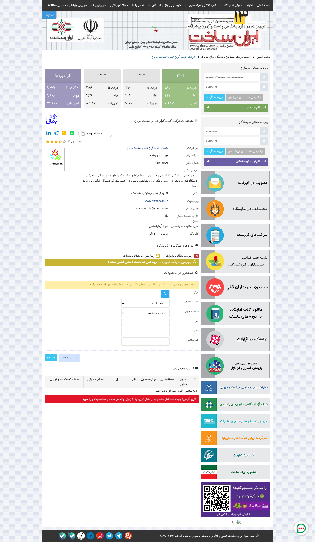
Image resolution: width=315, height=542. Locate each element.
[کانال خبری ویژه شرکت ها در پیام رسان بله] (61, 536)
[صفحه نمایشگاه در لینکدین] (89, 536)
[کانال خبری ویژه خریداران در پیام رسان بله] (70, 536)
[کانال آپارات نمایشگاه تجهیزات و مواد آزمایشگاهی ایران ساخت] (235, 340)
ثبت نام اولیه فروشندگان (251, 161)
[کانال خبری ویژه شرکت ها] (118, 536)
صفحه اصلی (263, 57)
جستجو (51, 357)
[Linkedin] (48, 134)
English (49, 15)
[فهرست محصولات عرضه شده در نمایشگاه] (235, 209)
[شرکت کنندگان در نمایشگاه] (235, 236)
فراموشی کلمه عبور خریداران (244, 97)
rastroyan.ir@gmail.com (152, 208)
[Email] (64, 134)
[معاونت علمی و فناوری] (235, 388)
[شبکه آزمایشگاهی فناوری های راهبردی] (235, 405)
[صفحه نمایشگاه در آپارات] (127, 536)
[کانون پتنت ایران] (235, 456)
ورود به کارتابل (214, 97)
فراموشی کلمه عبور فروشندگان (245, 151)
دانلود (164, 233)
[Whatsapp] (72, 134)
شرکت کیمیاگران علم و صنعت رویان (147, 148)
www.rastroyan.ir (156, 201)
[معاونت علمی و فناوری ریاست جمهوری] (80, 536)
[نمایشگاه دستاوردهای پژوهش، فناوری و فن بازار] (235, 366)
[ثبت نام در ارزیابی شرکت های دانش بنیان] (235, 439)
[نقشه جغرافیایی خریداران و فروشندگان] (235, 262)
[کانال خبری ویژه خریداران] (108, 536)
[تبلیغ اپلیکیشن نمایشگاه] (235, 500)
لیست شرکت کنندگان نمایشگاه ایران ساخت (226, 57)
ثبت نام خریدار (256, 107)
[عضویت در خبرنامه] (235, 183)
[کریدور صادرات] (235, 422)
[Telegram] (56, 134)
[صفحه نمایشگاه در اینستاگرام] (99, 536)
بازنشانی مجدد (69, 357)
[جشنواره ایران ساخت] (235, 473)
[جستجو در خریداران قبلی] (235, 288)
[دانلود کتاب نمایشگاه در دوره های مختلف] (235, 314)
